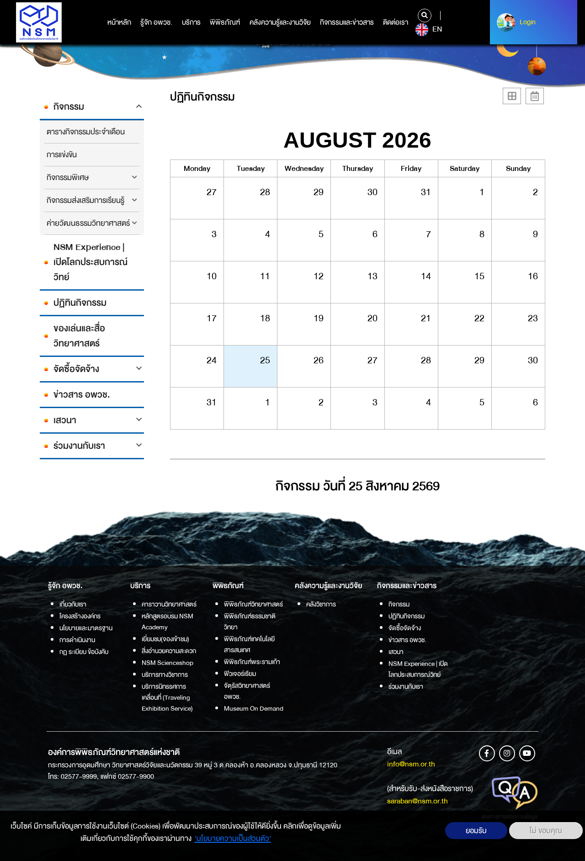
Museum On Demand (253, 708)
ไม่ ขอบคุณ (546, 830)
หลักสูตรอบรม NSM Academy (167, 621)
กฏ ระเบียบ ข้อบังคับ (83, 651)
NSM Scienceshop (167, 662)
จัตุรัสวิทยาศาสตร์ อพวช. (247, 691)
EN (436, 29)
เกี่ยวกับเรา (72, 604)
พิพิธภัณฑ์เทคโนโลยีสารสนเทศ (249, 644)
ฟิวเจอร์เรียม (240, 673)
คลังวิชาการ (321, 604)
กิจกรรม (68, 106)
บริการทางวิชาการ (165, 674)
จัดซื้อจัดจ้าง (76, 369)
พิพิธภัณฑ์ (225, 22)
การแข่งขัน (62, 154)
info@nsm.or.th (411, 764)
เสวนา (64, 420)
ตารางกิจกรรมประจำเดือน (86, 131)
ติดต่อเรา (395, 22)
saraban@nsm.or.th (417, 801)
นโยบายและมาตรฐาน (85, 627)
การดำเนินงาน (77, 639)
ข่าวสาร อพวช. (81, 394)
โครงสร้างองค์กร (80, 616)
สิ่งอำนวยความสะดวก (169, 650)
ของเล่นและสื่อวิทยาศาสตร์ (79, 336)
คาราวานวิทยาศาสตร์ (169, 604)
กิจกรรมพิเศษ (68, 177)
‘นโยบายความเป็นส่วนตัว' (233, 838)
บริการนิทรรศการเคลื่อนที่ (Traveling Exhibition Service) (167, 697)
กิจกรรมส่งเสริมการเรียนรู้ (85, 200)
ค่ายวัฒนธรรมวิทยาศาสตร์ (88, 223)
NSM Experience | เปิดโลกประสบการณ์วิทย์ (90, 262)
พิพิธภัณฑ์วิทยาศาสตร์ (253, 604)
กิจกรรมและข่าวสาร (347, 22)
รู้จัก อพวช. (156, 22)
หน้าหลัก (119, 22)
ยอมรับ (476, 830)
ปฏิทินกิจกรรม (79, 302)
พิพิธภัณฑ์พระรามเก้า (252, 661)
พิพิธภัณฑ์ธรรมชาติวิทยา (250, 621)
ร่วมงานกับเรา (79, 445)
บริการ (191, 22)
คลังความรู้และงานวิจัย (280, 22)
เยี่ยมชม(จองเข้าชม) (165, 638)
